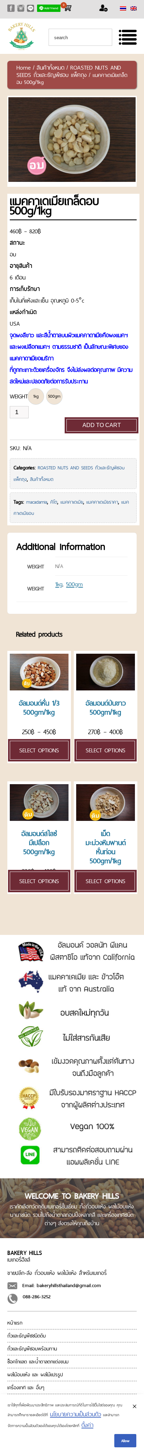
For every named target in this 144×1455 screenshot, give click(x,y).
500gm (74, 584)
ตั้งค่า (87, 1425)
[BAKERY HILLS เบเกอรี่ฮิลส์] (21, 49)
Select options (39, 750)
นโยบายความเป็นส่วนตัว (75, 1414)
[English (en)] (133, 8)
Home (23, 67)
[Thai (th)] (123, 8)
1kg (59, 584)
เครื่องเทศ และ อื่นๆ (25, 1387)
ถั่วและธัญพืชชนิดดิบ (26, 1336)
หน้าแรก (14, 1323)
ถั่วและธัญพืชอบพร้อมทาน (32, 1348)
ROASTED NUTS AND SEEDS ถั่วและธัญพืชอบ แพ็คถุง (68, 71)
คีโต (53, 502)
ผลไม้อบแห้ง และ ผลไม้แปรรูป (35, 1374)
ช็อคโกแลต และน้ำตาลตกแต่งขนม (38, 1361)
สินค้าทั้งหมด (50, 67)
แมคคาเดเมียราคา (102, 502)
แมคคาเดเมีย (71, 502)
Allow (125, 1441)
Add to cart (101, 425)
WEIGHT (19, 396)
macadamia (36, 502)
